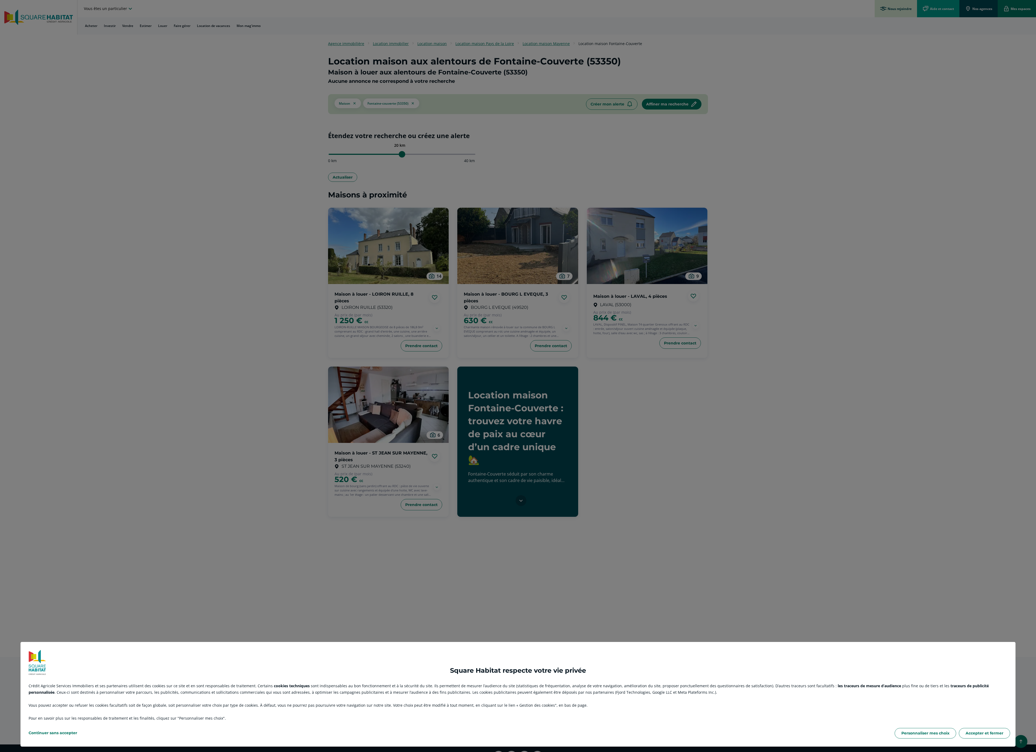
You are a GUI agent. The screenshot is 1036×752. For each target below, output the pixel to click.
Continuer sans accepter (53, 732)
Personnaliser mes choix (925, 733)
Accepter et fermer (984, 733)
